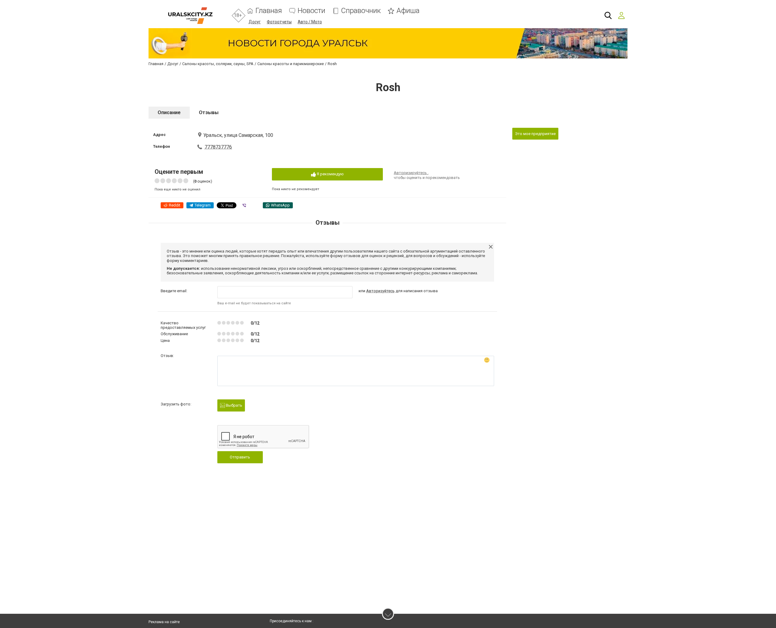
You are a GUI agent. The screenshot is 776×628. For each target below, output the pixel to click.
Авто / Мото (310, 21)
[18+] (190, 15)
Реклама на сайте (164, 622)
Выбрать (233, 405)
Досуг (255, 21)
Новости (311, 11)
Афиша (408, 11)
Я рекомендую (330, 174)
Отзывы (209, 112)
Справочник (361, 11)
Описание (169, 112)
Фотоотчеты (279, 21)
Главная (269, 11)
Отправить (240, 457)
